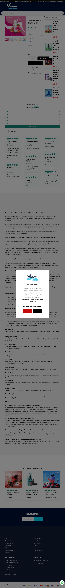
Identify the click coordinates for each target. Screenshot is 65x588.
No (28, 311)
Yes (37, 311)
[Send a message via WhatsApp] (62, 582)
